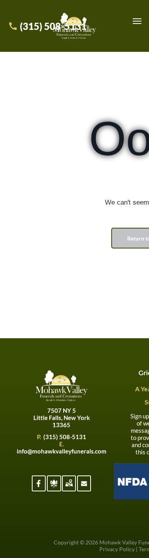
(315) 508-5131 (64, 436)
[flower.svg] (54, 488)
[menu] (137, 21)
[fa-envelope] (84, 485)
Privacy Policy (117, 549)
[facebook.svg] (39, 488)
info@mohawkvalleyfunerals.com (61, 451)
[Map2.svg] (69, 488)
